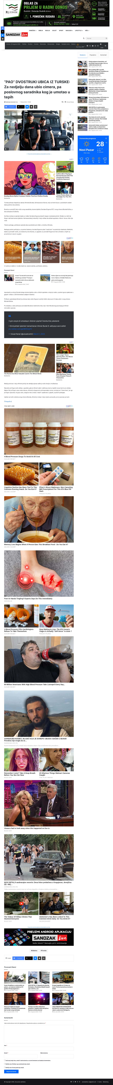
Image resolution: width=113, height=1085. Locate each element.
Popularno (93, 55)
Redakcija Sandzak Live (11, 102)
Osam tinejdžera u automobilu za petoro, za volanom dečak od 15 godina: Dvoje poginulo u (14, 987)
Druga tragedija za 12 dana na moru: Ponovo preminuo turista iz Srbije (62, 987)
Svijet (54, 30)
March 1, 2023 (39, 334)
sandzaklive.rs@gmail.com (89, 1082)
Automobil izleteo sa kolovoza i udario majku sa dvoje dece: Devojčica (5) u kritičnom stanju (98, 126)
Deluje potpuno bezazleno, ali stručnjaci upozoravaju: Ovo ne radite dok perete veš (98, 63)
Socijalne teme (66, 44)
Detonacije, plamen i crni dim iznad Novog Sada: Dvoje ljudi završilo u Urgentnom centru (98, 81)
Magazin (69, 30)
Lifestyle (78, 30)
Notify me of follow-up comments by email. (18, 1064)
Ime (5, 1045)
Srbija (40, 30)
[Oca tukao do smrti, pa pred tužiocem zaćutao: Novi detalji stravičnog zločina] (82, 119)
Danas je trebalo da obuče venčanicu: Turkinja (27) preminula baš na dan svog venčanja (14, 1008)
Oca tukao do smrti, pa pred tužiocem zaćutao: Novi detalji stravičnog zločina (98, 118)
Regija (47, 30)
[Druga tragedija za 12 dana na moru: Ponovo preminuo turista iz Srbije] (63, 977)
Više (86, 30)
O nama (99, 1082)
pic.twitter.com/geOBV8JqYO (20, 329)
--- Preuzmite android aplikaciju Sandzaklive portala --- (39, 154)
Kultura (73, 44)
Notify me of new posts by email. (15, 1067)
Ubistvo (34, 950)
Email (6, 1053)
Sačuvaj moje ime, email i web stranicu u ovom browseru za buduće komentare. (28, 1060)
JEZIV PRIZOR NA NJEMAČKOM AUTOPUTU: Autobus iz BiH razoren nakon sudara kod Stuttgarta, (63, 1008)
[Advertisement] (39, 64)
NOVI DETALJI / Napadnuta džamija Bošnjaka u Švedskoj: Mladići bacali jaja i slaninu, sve (39, 987)
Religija (58, 44)
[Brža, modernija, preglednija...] (39, 937)
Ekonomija (43, 44)
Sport (61, 30)
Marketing (105, 1082)
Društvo (30, 44)
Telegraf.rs (8, 401)
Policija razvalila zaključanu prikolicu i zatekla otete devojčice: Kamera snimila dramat (38, 1008)
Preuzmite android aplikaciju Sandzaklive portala (39, 927)
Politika (24, 44)
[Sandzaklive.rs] (16, 34)
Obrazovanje (50, 44)
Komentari (103, 55)
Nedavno (82, 55)
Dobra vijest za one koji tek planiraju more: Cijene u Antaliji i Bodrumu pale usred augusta (62, 278)
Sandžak (32, 30)
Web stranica (44, 1053)
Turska (44, 950)
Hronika (36, 44)
